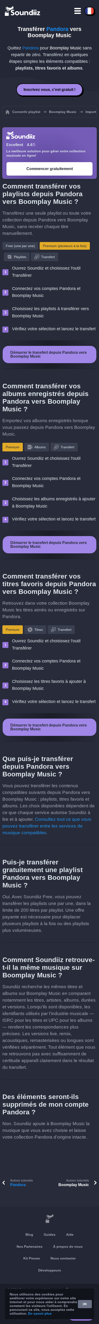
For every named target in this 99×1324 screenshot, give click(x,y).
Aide (70, 1234)
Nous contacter (63, 1258)
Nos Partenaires (30, 1246)
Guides (50, 1234)
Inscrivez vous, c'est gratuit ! (49, 90)
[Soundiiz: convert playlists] (49, 1219)
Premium (12, 447)
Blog (29, 1234)
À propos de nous (68, 1246)
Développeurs (49, 1270)
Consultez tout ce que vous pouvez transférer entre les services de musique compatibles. (46, 826)
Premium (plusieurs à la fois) (65, 246)
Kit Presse (31, 1258)
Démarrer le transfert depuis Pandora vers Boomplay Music (48, 354)
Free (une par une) (20, 246)
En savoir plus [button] (40, 1313)
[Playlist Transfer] (23, 11)
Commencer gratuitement (49, 169)
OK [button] (85, 1304)
